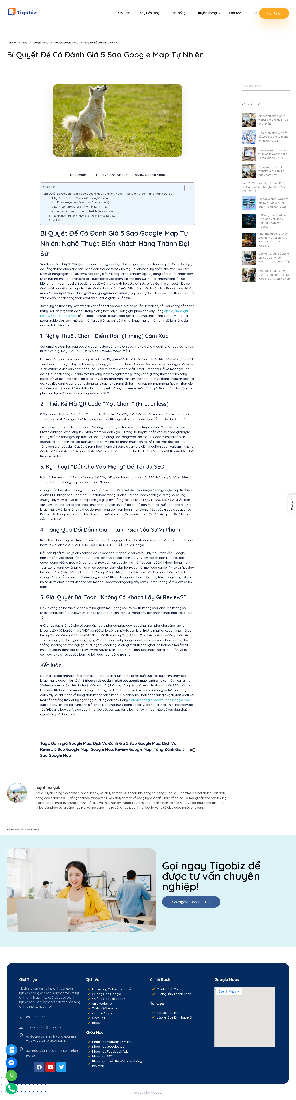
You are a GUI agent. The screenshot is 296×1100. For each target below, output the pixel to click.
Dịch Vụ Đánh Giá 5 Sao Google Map (126, 743)
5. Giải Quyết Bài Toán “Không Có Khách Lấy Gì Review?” (84, 216)
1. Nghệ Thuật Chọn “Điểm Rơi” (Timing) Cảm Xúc (80, 198)
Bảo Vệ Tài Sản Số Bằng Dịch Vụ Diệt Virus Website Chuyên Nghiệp (274, 257)
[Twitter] (61, 1067)
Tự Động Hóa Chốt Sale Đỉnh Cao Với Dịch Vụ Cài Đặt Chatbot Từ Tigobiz (273, 221)
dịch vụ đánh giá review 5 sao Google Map (159, 700)
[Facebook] (39, 1067)
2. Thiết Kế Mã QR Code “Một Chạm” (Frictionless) (80, 202)
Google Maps (41, 42)
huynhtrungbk (117, 174)
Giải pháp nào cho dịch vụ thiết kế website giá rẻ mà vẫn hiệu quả (273, 154)
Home (12, 42)
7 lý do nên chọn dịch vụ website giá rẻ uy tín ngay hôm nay (273, 171)
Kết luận (57, 220)
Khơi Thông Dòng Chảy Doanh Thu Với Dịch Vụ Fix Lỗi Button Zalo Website (273, 239)
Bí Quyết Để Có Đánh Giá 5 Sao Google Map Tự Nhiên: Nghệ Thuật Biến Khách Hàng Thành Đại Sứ (108, 193)
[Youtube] (50, 1067)
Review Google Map (133, 749)
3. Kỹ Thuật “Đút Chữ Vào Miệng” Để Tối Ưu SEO (79, 207)
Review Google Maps (66, 42)
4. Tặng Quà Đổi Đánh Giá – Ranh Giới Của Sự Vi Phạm (83, 211)
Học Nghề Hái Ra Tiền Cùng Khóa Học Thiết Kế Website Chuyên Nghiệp (274, 274)
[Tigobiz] (22, 12)
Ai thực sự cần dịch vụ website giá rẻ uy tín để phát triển (273, 120)
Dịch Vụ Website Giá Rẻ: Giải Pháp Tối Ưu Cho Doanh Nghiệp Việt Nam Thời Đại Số (264, 187)
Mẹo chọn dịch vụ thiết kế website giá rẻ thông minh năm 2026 (273, 137)
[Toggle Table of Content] (185, 188)
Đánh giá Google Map (71, 743)
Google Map (102, 749)
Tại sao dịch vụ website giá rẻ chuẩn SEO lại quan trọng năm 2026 (273, 203)
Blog (24, 42)
